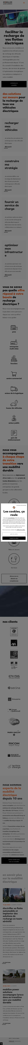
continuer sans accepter (21, 505)
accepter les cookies (14, 538)
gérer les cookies (14, 534)
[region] (14, 522)
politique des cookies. (21, 529)
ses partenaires (11, 517)
